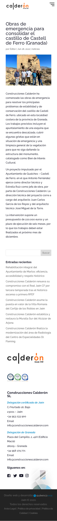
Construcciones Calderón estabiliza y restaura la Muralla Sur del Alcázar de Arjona (28, 318)
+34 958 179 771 (16, 450)
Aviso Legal (10, 508)
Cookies (33, 513)
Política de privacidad (29, 508)
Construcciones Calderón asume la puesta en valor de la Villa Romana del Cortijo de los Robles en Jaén (27, 304)
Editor (13, 49)
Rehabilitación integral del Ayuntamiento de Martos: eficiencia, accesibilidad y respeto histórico (27, 271)
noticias (36, 49)
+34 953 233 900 (16, 416)
